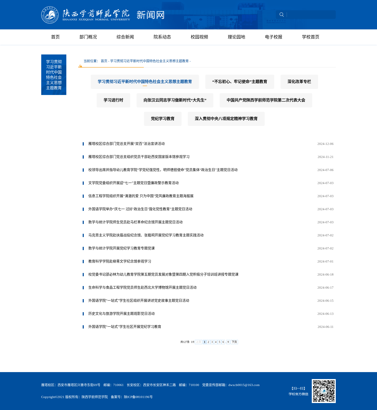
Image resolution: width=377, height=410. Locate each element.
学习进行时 (113, 100)
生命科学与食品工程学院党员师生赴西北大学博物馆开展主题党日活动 (142, 287)
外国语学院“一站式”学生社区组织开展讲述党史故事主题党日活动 (138, 300)
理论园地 (236, 37)
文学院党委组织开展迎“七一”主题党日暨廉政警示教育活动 (133, 183)
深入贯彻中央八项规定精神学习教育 (226, 119)
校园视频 (199, 37)
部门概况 (88, 37)
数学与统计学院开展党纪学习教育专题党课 (121, 248)
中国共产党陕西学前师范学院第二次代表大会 (266, 100)
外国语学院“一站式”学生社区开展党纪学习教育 (124, 327)
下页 (234, 342)
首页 (55, 37)
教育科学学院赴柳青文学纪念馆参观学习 (119, 261)
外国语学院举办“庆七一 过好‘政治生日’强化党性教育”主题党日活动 (140, 209)
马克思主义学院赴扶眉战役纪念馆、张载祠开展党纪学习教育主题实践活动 (146, 235)
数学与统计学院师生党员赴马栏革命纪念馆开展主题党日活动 (135, 222)
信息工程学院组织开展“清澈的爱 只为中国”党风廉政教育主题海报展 (141, 196)
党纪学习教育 (163, 119)
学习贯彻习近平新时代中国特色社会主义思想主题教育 (145, 82)
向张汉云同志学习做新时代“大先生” (175, 100)
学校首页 (310, 37)
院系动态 (162, 37)
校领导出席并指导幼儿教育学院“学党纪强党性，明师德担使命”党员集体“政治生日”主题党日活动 (163, 170)
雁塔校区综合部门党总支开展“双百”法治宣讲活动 (126, 144)
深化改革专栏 (299, 82)
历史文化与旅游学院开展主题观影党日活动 (121, 313)
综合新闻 (125, 37)
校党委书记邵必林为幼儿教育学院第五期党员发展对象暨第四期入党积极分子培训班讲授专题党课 (163, 274)
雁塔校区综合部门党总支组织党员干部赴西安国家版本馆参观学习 (139, 157)
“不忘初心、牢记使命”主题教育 (239, 82)
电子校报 (273, 37)
